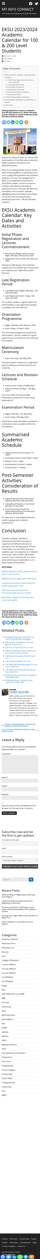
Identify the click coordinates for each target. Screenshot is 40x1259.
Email (5, 786)
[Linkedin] (13, 121)
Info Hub (7, 61)
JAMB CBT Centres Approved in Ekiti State (19, 578)
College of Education (10, 960)
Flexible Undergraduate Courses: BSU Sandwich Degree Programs (19, 725)
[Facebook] (30, 4)
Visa (3, 1091)
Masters (5, 1036)
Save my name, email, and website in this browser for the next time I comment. (19, 807)
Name (5, 777)
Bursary (5, 952)
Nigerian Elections (9, 1044)
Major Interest (7, 856)
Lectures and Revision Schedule (18, 92)
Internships (6, 1006)
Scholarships (7, 1074)
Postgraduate (7, 1065)
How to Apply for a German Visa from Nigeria (17, 923)
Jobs (3, 1023)
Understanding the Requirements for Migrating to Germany (17, 902)
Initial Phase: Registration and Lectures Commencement (21, 81)
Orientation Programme (16, 87)
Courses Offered (9, 964)
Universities (7, 1087)
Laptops (5, 1032)
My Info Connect (18, 9)
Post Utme (6, 1061)
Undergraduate (8, 1082)
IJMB (3, 998)
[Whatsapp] (17, 121)
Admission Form (8, 943)
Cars (4, 956)
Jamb (4, 1011)
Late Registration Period (16, 85)
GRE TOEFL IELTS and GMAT (13, 994)
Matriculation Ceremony (16, 90)
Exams (4, 985)
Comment (7, 754)
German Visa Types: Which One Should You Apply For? (20, 916)
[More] (26, 121)
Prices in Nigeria (8, 1070)
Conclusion (9, 105)
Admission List (8, 947)
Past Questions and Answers (14, 1053)
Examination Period (14, 94)
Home (5, 1239)
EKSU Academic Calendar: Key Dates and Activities (20, 76)
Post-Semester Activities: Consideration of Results (20, 101)
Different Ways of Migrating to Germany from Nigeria (18, 896)
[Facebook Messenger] (21, 121)
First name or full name (10, 840)
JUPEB (4, 1028)
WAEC (4, 1095)
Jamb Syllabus (7, 1019)
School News (7, 1078)
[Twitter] (36, 4)
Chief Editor (8, 59)
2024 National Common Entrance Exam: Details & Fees (18, 730)
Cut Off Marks (7, 977)
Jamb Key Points (8, 1015)
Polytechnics (7, 1057)
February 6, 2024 (10, 56)
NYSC (4, 1049)
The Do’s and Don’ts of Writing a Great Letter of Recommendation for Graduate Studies (19, 909)
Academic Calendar (10, 939)
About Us (21, 1246)
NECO (4, 1040)
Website (5, 794)
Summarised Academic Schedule (17, 97)
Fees (4, 990)
